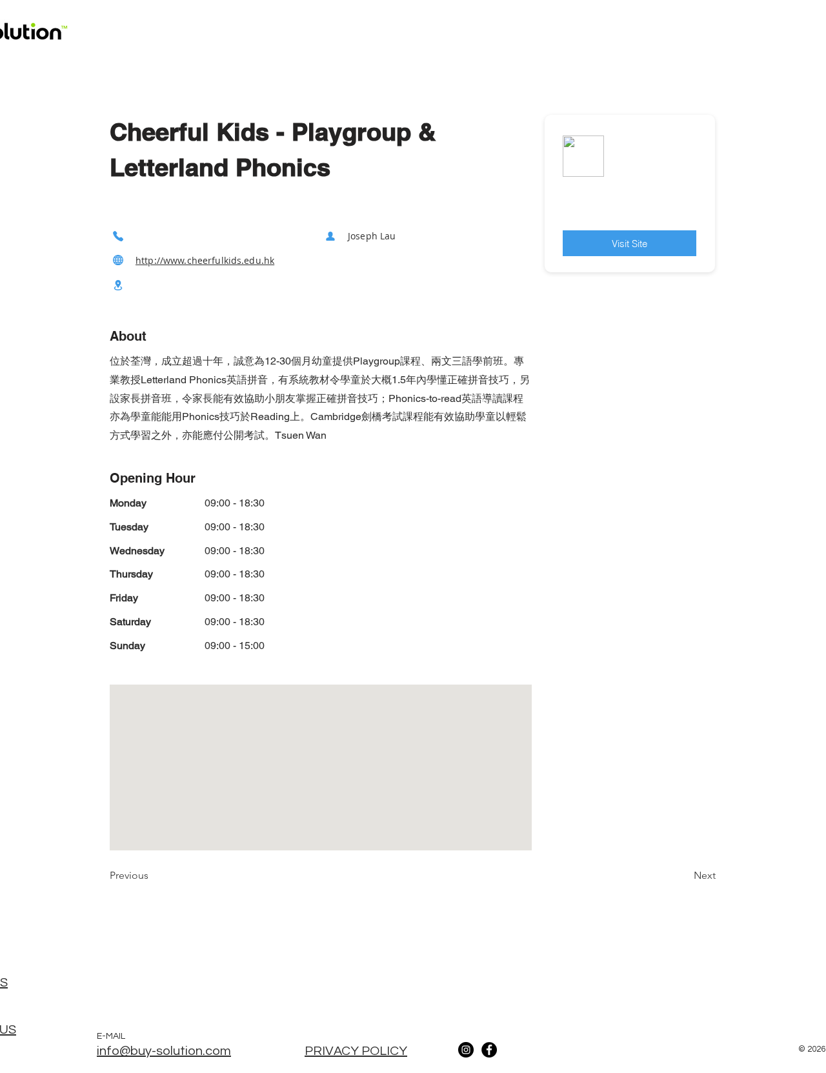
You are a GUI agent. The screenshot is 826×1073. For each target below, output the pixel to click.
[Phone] (118, 236)
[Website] (118, 260)
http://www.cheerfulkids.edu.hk (205, 260)
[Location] (118, 286)
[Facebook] (489, 1050)
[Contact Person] (330, 236)
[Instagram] (466, 1050)
